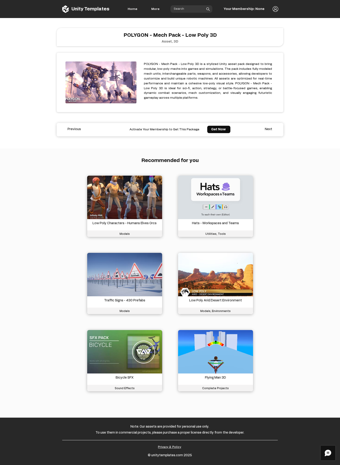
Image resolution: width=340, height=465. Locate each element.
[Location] (209, 9)
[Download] (124, 206)
